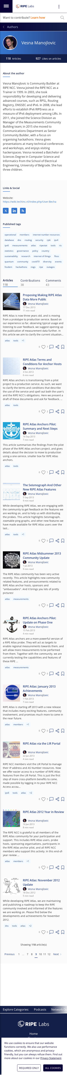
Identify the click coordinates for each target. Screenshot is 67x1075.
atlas (33, 245)
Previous (9, 954)
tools (53, 245)
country (45, 250)
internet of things (42, 256)
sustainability (11, 256)
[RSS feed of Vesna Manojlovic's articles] (23, 211)
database (9, 240)
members (24, 234)
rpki (49, 240)
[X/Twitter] (6, 211)
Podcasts (40, 1009)
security (39, 240)
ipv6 (7, 245)
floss (56, 256)
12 (49, 954)
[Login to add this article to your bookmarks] (62, 347)
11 (44, 954)
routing (28, 240)
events (58, 261)
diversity (47, 261)
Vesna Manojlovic (38, 303)
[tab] (10, 282)
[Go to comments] (51, 347)
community (22, 261)
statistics (9, 250)
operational (10, 234)
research (25, 256)
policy (35, 250)
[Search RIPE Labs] (62, 17)
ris (60, 245)
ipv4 (56, 240)
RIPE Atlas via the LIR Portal (41, 744)
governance (23, 250)
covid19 (35, 261)
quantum (9, 261)
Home (33, 1034)
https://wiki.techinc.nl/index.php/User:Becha (29, 201)
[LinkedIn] (14, 211)
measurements (20, 245)
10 (40, 954)
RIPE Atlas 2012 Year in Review (43, 812)
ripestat (43, 245)
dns (19, 240)
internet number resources (46, 234)
